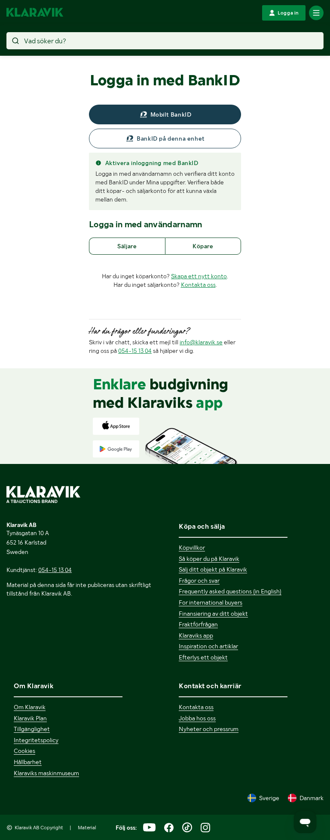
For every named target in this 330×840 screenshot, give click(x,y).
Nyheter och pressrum (208, 729)
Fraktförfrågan (198, 624)
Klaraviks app (196, 635)
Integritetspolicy (36, 740)
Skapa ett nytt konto (199, 276)
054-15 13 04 (135, 350)
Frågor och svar (199, 580)
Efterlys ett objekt (203, 657)
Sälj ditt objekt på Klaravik (213, 569)
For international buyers (210, 602)
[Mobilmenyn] (316, 13)
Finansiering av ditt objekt (213, 613)
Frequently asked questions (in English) (230, 591)
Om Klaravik (30, 707)
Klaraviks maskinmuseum (46, 773)
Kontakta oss (198, 284)
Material (87, 828)
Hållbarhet (28, 762)
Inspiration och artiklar (208, 646)
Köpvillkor (192, 547)
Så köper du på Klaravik (209, 558)
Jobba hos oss (197, 718)
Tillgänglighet (32, 729)
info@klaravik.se (201, 342)
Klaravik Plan (30, 718)
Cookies (24, 750)
